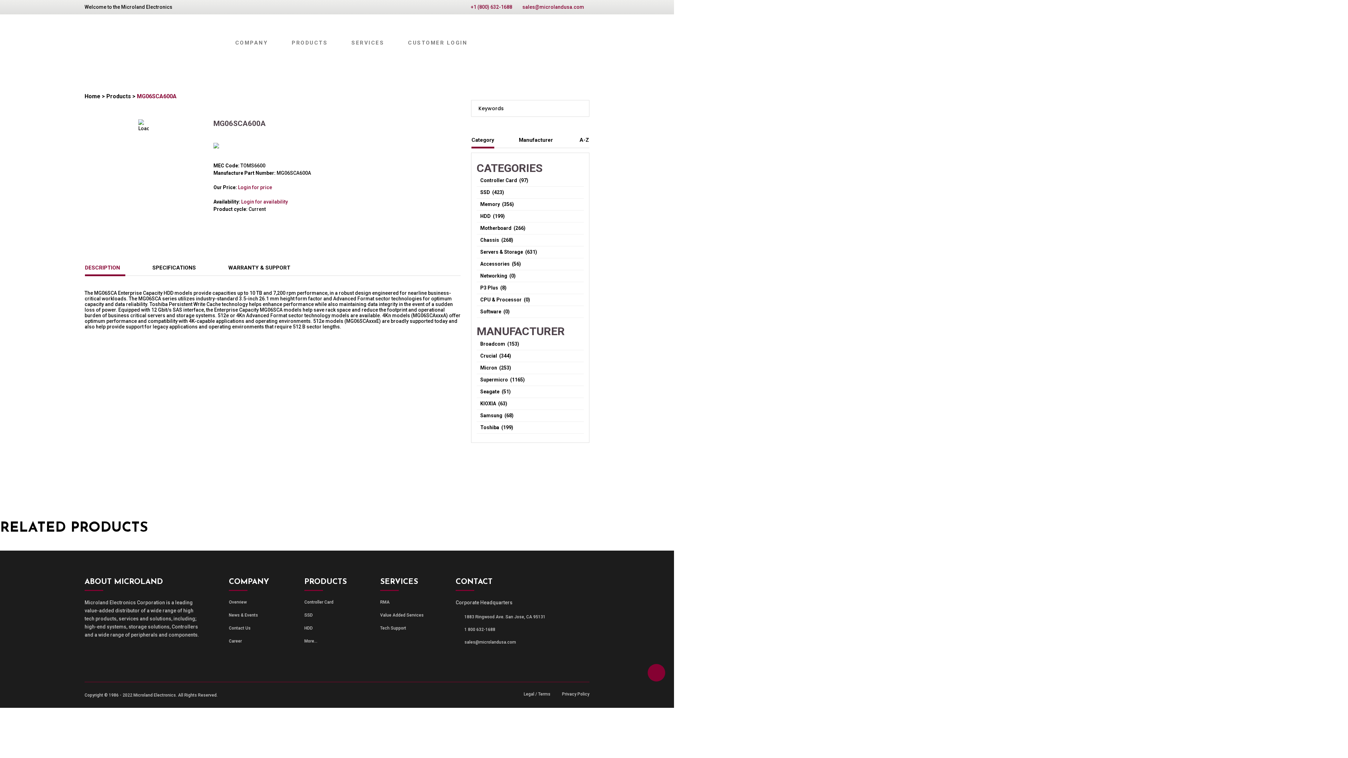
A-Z (584, 140)
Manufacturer (536, 140)
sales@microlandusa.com (553, 7)
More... (310, 641)
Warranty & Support (259, 268)
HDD (308, 628)
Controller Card (318, 602)
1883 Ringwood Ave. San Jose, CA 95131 (505, 616)
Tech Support (393, 628)
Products (118, 96)
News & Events (243, 615)
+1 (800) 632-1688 (491, 7)
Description (102, 268)
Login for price (255, 187)
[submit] (581, 108)
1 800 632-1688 (479, 629)
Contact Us (240, 628)
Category (482, 140)
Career (235, 641)
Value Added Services (402, 615)
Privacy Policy (575, 694)
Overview (238, 602)
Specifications (174, 268)
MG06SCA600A (157, 96)
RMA (385, 602)
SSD (308, 615)
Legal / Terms (537, 694)
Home (92, 96)
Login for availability (264, 202)
